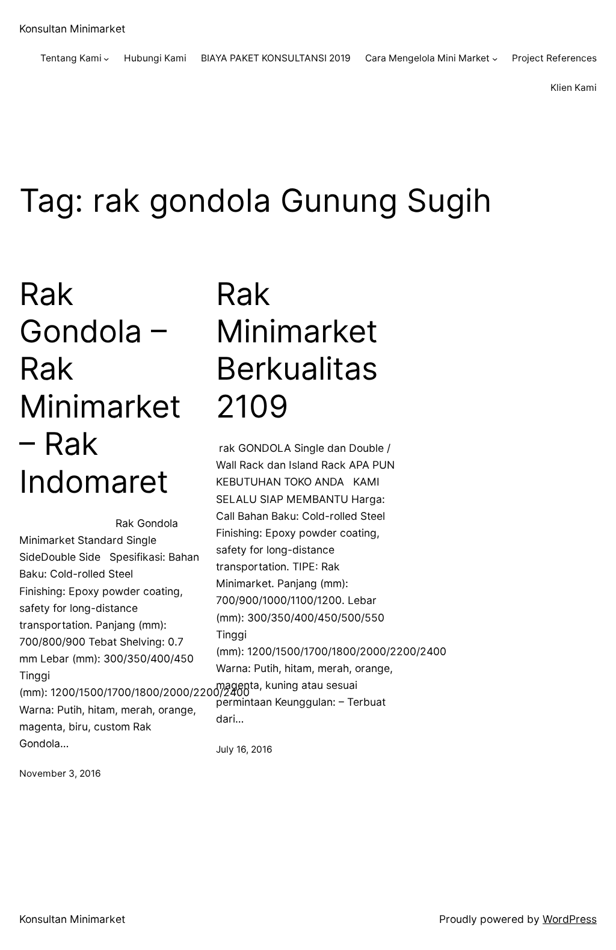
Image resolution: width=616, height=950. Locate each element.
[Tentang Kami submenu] (106, 58)
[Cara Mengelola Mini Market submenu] (494, 58)
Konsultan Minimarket (72, 28)
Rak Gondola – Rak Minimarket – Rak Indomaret (100, 388)
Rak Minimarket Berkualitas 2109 (297, 350)
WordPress (570, 919)
